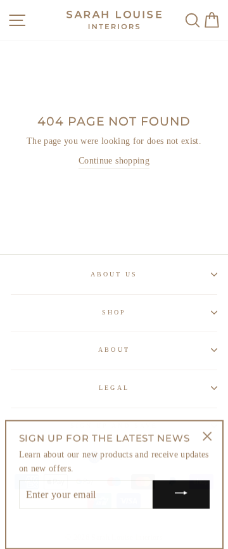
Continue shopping (114, 160)
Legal (114, 387)
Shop (114, 312)
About (113, 349)
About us (114, 274)
